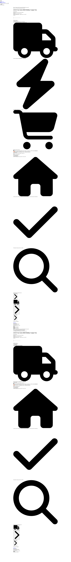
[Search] (8, 3)
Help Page (14, 322)
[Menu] (1, 0)
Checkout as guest (16, 345)
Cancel (1, 4)
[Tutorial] (0, 2)
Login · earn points (20, 345)
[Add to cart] (14, 327)
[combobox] (4, 3)
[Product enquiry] (14, 328)
